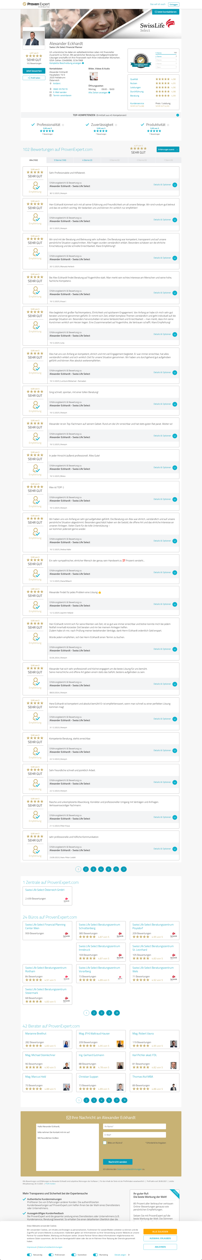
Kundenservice (137, 103)
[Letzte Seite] (117, 1013)
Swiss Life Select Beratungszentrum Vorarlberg (99, 969)
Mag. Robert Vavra (143, 1033)
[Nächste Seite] (124, 869)
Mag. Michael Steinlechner (40, 1055)
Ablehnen (160, 1246)
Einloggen (174, 4)
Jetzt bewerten (34, 71)
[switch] (51, 1254)
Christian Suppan (88, 1076)
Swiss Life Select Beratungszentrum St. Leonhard (153, 947)
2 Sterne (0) (142, 160)
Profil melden (50, 1183)
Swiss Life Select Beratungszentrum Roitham (46, 969)
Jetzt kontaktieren (167, 11)
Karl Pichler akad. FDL (144, 1055)
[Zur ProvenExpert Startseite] (36, 5)
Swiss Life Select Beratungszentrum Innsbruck (99, 947)
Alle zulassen (160, 1231)
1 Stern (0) (168, 160)
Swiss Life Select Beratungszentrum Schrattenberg (99, 926)
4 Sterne (158, 56)
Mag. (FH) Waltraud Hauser (94, 1033)
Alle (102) (33, 160)
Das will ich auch (157, 4)
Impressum (32, 1247)
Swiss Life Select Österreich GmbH (44, 890)
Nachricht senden (118, 1162)
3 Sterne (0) (114, 160)
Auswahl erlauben (160, 1238)
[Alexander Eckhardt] (34, 38)
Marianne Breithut (35, 1033)
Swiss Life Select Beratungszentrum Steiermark (46, 991)
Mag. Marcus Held (35, 1076)
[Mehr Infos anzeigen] (140, 60)
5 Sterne (158, 53)
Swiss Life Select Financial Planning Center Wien (45, 926)
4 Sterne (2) (87, 160)
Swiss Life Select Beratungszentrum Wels (153, 969)
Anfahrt (56, 83)
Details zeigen (120, 1255)
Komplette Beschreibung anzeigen (65, 63)
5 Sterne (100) (60, 160)
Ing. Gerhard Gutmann (91, 1055)
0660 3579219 (60, 89)
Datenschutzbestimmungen (50, 1247)
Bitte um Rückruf (115, 1142)
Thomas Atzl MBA (142, 1076)
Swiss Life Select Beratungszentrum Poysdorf (153, 926)
